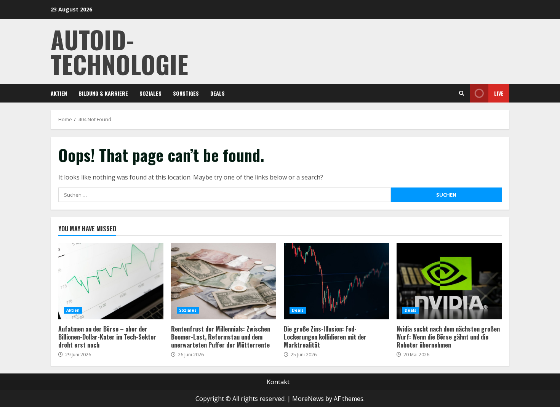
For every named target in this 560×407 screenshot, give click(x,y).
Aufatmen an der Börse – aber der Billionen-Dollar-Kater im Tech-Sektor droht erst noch (110, 281)
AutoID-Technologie (119, 51)
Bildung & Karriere (103, 93)
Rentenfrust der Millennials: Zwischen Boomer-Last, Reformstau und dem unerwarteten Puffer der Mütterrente (223, 281)
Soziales (150, 93)
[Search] (461, 93)
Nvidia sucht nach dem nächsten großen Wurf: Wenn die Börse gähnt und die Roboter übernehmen (449, 281)
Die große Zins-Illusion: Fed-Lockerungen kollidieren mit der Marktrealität (336, 281)
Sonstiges (186, 93)
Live (499, 93)
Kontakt (278, 382)
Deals (217, 93)
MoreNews (308, 398)
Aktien (59, 93)
